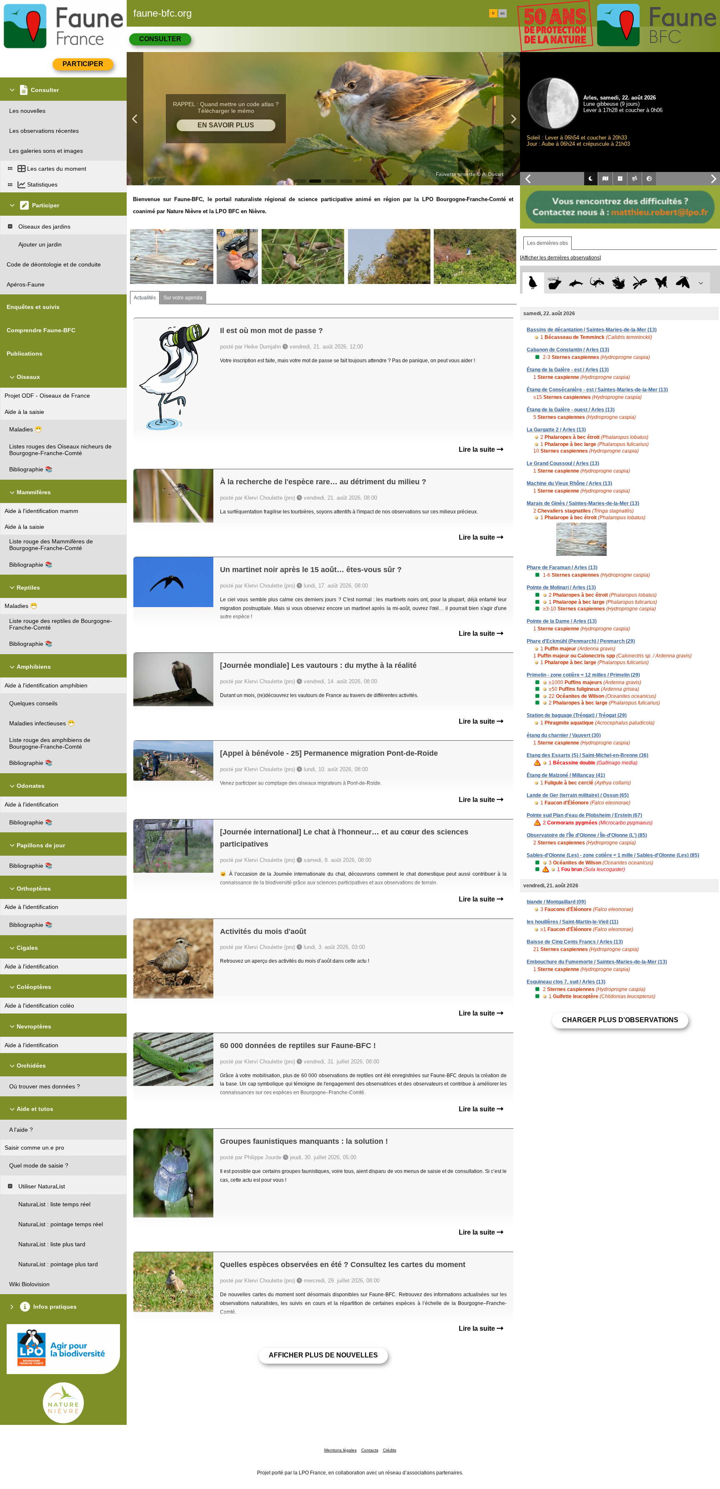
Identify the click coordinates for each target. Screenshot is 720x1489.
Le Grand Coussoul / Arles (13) (563, 463)
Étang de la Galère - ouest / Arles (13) (571, 410)
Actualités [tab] (145, 298)
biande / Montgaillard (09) (556, 902)
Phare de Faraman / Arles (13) (562, 567)
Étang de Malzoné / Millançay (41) (566, 775)
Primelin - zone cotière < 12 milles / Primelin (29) (583, 675)
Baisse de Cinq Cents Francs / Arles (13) (575, 942)
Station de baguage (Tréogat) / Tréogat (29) (577, 715)
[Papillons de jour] (661, 283)
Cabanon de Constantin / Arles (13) (568, 350)
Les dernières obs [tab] (547, 243)
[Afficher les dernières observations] (560, 258)
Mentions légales (340, 1450)
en (502, 13)
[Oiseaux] (533, 283)
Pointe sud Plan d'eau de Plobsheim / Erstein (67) (584, 815)
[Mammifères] (554, 283)
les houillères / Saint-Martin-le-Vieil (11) (572, 922)
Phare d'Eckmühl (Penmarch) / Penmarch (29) (581, 641)
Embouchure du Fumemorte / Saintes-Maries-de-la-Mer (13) (597, 962)
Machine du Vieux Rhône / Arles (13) (569, 483)
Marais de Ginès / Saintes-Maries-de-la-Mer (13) (583, 503)
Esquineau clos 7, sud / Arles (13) (566, 982)
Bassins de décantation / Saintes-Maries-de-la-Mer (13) (592, 330)
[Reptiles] (597, 283)
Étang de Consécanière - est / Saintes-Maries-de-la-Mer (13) (597, 390)
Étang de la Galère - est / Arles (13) (568, 370)
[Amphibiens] (618, 283)
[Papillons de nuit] (682, 283)
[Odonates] (639, 283)
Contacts (369, 1450)
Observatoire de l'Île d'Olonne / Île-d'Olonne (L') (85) (587, 835)
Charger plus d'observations (620, 1019)
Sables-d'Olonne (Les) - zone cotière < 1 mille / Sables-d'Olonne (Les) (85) (613, 855)
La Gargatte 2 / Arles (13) (556, 430)
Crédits (389, 1450)
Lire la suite (478, 449)
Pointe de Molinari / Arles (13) (561, 587)
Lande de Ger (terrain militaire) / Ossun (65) (578, 795)
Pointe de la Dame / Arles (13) (562, 621)
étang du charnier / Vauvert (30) (564, 735)
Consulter (160, 38)
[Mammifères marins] (576, 283)
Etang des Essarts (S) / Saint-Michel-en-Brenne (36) (587, 755)
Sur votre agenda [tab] (182, 298)
